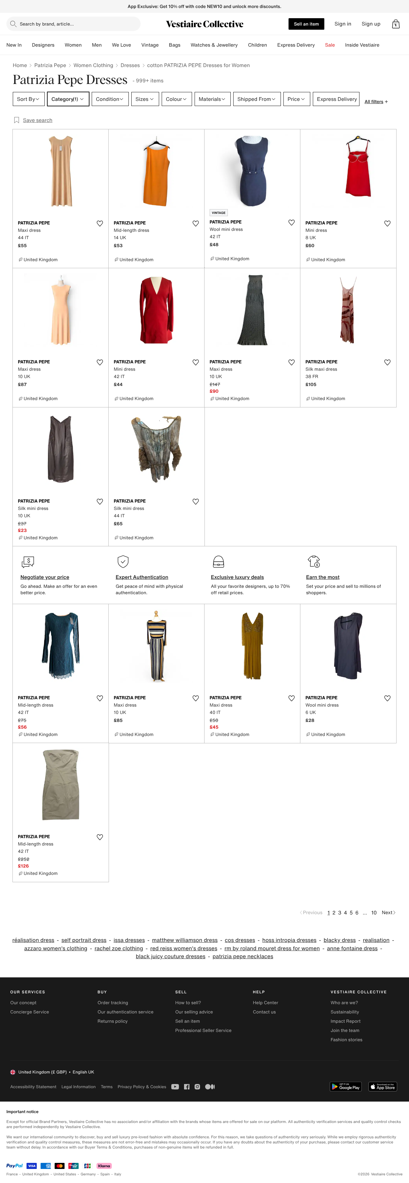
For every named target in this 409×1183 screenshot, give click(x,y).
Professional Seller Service (203, 1030)
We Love (121, 45)
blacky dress (340, 940)
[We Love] (136, 45)
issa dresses (129, 940)
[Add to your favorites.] (100, 223)
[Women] (86, 45)
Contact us (264, 1012)
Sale (330, 45)
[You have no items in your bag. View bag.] (395, 23)
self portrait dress (83, 940)
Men (97, 45)
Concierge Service (29, 1012)
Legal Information (78, 1087)
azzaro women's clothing (56, 948)
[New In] (26, 45)
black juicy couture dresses (170, 956)
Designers (43, 45)
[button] (395, 23)
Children (257, 45)
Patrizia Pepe (50, 65)
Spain (105, 1174)
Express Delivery (296, 45)
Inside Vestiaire (362, 45)
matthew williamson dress (185, 940)
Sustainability (345, 1012)
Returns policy (112, 1021)
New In (14, 45)
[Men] (106, 45)
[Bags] (185, 45)
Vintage (149, 45)
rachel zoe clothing (119, 948)
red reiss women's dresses (183, 948)
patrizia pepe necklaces (242, 956)
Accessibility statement (33, 1087)
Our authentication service (125, 1012)
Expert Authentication (142, 577)
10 (374, 912)
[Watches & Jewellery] (242, 45)
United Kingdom (35, 1174)
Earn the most (323, 577)
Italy (117, 1174)
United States (65, 1174)
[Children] (272, 45)
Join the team (345, 1030)
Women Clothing (93, 65)
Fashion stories (346, 1039)
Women (73, 45)
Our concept (23, 1002)
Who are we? (344, 1002)
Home (20, 65)
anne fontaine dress (352, 948)
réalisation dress (33, 940)
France (12, 1174)
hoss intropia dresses (289, 940)
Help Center (265, 1002)
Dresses (130, 65)
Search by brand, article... (47, 23)
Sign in (343, 23)
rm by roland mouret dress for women (272, 948)
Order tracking (112, 1002)
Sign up (371, 23)
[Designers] (59, 45)
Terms (106, 1087)
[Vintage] (163, 45)
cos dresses (240, 940)
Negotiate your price (44, 577)
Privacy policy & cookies (142, 1087)
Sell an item (306, 23)
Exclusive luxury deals (237, 577)
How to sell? (188, 1002)
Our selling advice (194, 1012)
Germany (88, 1174)
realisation (376, 940)
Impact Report (346, 1021)
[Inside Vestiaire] (384, 45)
